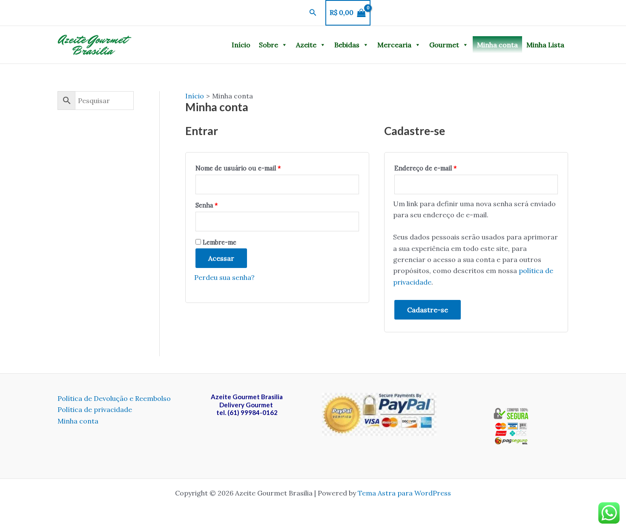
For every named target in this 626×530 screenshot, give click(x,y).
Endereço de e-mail (425, 168)
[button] (313, 12)
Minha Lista (545, 44)
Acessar (221, 258)
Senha (206, 205)
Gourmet (444, 44)
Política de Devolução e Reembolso (114, 398)
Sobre (268, 44)
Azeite (306, 44)
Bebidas (346, 44)
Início (241, 44)
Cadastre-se (427, 309)
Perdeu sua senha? (224, 277)
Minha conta (497, 44)
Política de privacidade (94, 409)
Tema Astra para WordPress (404, 493)
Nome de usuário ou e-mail (238, 168)
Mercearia (394, 44)
